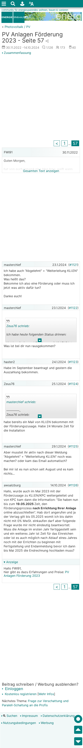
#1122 (73, 308)
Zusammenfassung (17, 53)
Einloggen (13, 688)
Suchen (11, 716)
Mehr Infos (46, 694)
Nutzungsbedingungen (19, 723)
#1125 (73, 446)
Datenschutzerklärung (59, 716)
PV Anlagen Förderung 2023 (36, 574)
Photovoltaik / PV (17, 27)
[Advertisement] (41, 98)
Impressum (30, 716)
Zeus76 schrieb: (17, 326)
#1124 (73, 384)
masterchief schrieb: (21, 402)
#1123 (73, 362)
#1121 (73, 265)
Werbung (47, 723)
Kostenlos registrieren (20, 694)
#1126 (73, 485)
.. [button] (39, 341)
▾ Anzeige (11, 562)
